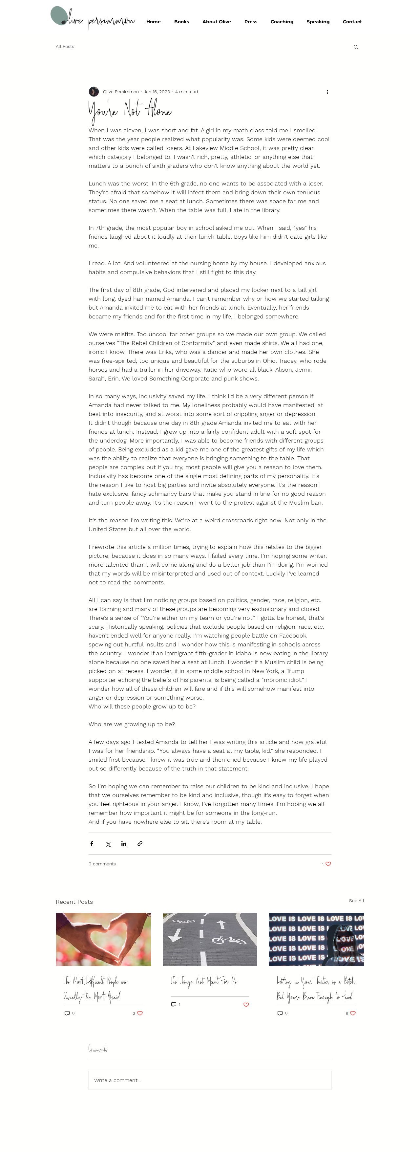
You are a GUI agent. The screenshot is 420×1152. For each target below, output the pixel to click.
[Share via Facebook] (92, 843)
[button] (356, 46)
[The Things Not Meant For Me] (210, 939)
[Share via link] (140, 843)
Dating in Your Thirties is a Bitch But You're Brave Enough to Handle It (316, 989)
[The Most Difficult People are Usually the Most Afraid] (103, 939)
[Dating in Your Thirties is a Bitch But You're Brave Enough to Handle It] (316, 939)
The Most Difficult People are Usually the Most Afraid (95, 989)
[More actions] (327, 92)
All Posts (65, 46)
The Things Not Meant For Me (204, 981)
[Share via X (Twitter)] (108, 843)
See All (356, 900)
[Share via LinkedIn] (124, 843)
